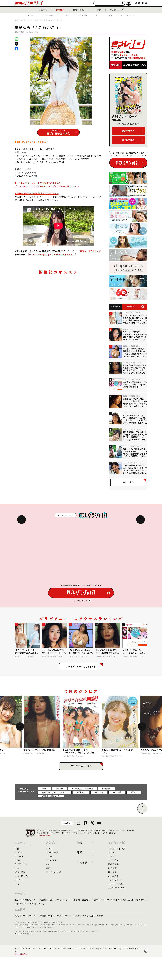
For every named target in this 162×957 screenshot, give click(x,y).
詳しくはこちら (21, 954)
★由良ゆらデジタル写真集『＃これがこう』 (36, 193)
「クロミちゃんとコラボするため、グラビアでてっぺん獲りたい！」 (47, 186)
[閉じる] (145, 951)
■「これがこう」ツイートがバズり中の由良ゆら (38, 183)
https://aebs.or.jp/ (44, 835)
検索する (122, 3)
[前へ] (20, 726)
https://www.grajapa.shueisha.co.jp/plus (50, 254)
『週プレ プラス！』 (88, 251)
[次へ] (142, 726)
